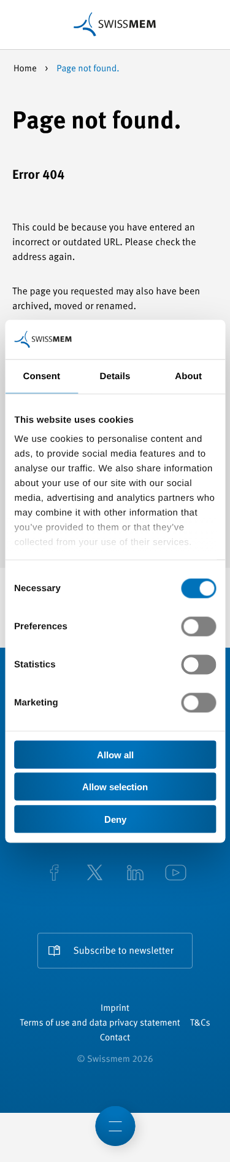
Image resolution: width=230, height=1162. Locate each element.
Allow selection (115, 787)
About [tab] (188, 376)
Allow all (115, 754)
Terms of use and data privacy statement (100, 1023)
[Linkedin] (135, 873)
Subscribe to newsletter (123, 951)
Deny (115, 819)
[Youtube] (176, 873)
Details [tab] (115, 376)
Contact (115, 1038)
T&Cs (200, 1023)
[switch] (198, 626)
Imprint (115, 1008)
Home (26, 69)
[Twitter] (95, 873)
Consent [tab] (41, 376)
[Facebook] (54, 873)
